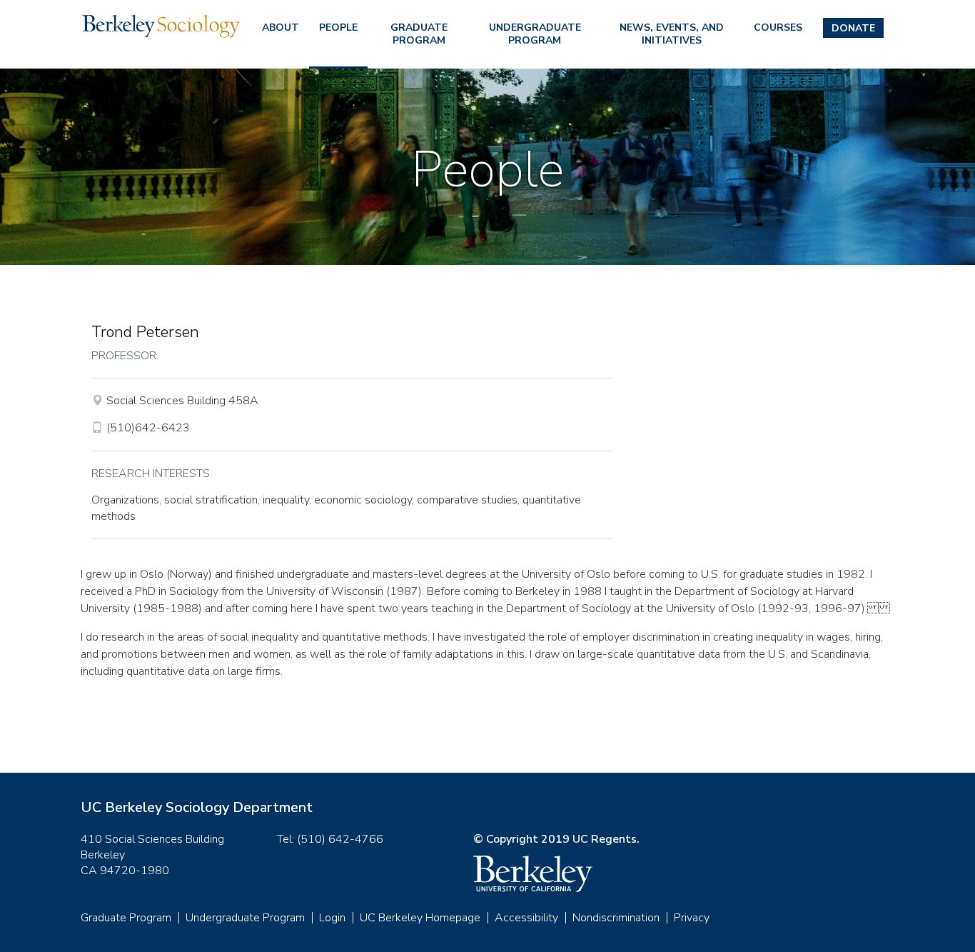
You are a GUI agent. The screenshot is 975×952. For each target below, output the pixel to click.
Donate (853, 28)
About (280, 27)
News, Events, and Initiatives (672, 34)
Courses (778, 27)
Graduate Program (419, 34)
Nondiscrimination (616, 917)
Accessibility (526, 917)
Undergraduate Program (535, 34)
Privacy (691, 917)
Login (332, 917)
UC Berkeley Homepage (420, 917)
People (338, 27)
